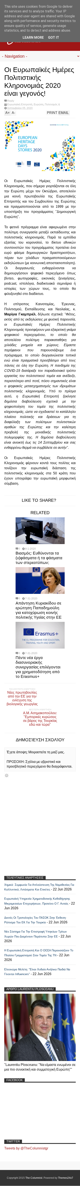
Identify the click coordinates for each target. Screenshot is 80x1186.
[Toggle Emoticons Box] (6, 775)
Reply (10, 100)
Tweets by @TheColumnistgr (26, 1148)
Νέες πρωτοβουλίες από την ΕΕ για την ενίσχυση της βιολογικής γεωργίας (22, 698)
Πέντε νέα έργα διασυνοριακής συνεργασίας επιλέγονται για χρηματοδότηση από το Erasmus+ (38, 667)
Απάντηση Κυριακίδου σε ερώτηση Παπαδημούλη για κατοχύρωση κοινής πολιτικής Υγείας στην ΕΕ (39, 610)
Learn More (33, 37)
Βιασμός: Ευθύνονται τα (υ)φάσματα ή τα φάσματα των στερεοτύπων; (39, 558)
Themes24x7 (65, 1177)
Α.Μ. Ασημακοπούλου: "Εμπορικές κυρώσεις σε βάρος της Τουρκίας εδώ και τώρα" (40, 718)
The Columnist (33, 1177)
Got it (53, 37)
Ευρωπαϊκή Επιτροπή (19, 104)
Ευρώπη (39, 104)
